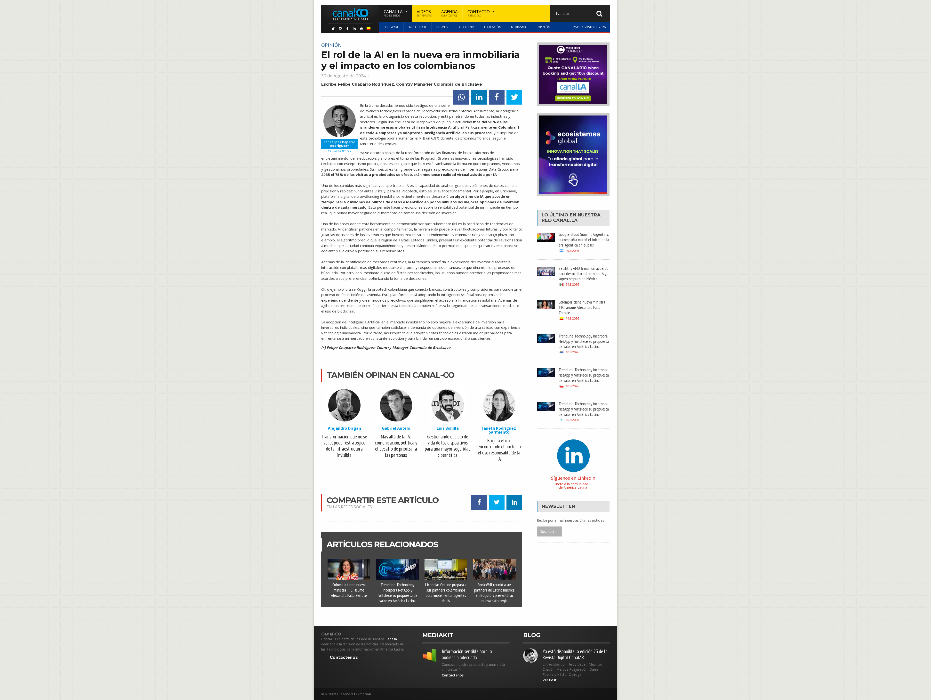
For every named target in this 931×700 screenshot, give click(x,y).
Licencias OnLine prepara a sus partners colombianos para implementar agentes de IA (445, 592)
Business (442, 27)
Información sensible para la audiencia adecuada (467, 654)
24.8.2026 (572, 284)
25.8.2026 (572, 251)
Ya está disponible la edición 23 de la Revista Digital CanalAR (575, 654)
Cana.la (391, 639)
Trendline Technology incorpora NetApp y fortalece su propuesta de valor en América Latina (397, 592)
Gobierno (466, 27)
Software (391, 27)
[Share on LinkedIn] (479, 97)
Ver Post (550, 680)
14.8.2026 (572, 318)
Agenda (449, 13)
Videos (424, 13)
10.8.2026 (572, 352)
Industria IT (417, 27)
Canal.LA (565, 220)
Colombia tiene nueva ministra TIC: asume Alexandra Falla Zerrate (349, 590)
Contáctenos (344, 657)
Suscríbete (548, 531)
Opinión (544, 27)
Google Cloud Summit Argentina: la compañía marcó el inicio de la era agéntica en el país (584, 239)
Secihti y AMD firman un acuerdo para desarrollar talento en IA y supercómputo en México (584, 273)
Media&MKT (519, 27)
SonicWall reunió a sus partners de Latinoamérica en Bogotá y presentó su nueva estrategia (494, 592)
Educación (492, 27)
